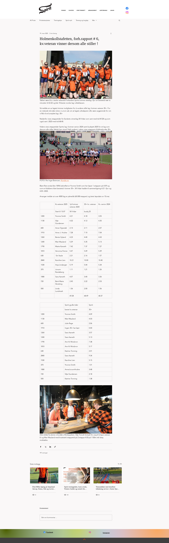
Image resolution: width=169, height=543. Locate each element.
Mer (93, 20)
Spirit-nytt (69, 20)
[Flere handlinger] (111, 33)
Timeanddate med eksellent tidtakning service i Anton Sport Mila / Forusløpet (107, 488)
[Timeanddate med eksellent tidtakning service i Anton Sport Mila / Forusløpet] (107, 475)
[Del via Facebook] (41, 447)
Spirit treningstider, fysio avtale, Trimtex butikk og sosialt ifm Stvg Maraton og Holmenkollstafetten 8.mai (75, 488)
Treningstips (58, 20)
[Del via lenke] (55, 447)
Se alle (120, 464)
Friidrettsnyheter (44, 20)
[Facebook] (127, 8)
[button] (81, 10)
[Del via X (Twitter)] (45, 447)
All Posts (33, 20)
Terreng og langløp (82, 20)
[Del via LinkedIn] (50, 447)
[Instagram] (127, 12)
